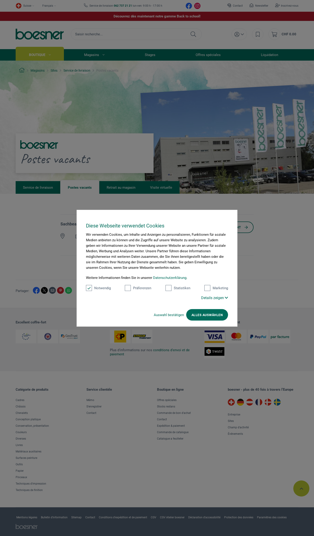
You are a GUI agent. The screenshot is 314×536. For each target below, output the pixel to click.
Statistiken (182, 288)
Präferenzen (142, 288)
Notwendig (102, 288)
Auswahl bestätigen (169, 315)
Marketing (220, 288)
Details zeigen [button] (213, 297)
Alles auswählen (207, 315)
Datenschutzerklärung (169, 277)
